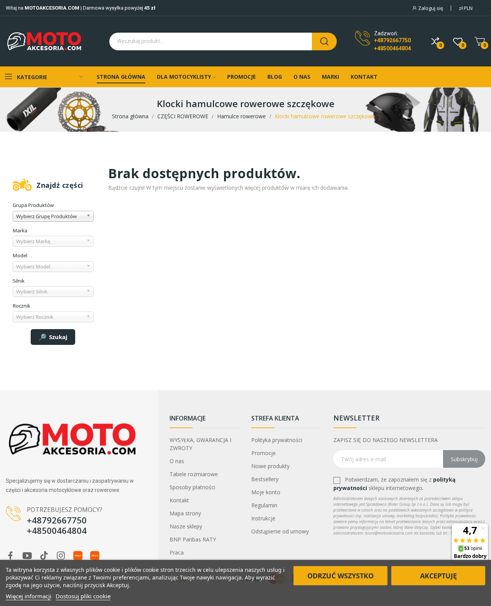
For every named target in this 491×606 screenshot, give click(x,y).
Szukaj (58, 337)
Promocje (263, 453)
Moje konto (265, 492)
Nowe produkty (270, 466)
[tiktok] (44, 556)
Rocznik (21, 305)
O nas (177, 461)
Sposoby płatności (192, 487)
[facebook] (10, 556)
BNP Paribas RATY (193, 539)
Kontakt (179, 500)
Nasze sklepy (186, 526)
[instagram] (61, 556)
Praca (177, 552)
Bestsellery (264, 479)
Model (20, 255)
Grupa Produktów (33, 205)
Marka (20, 230)
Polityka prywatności (276, 440)
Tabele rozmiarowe (194, 474)
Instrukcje (263, 518)
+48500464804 (392, 48)
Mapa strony (185, 513)
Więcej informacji (28, 596)
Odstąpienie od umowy (280, 531)
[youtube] (27, 556)
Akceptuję (438, 575)
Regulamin (264, 505)
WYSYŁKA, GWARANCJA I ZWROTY (200, 444)
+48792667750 (392, 40)
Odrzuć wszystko (340, 575)
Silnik (19, 280)
